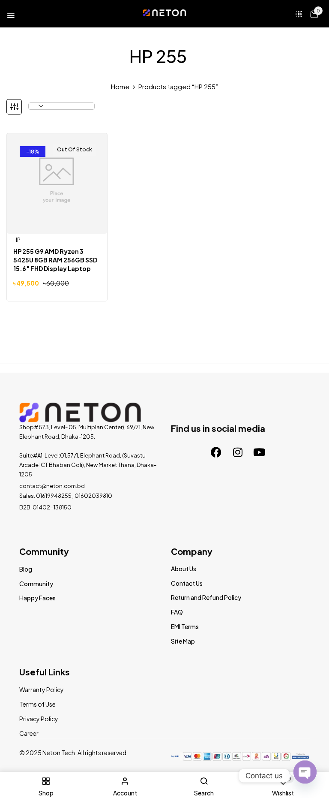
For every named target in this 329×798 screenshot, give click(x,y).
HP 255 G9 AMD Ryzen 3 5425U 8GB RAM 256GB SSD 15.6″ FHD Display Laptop (55, 259)
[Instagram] (237, 452)
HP (17, 240)
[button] (314, 14)
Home (120, 86)
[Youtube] (259, 452)
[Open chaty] (305, 771)
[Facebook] (216, 452)
